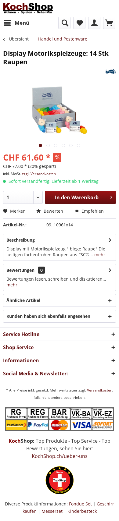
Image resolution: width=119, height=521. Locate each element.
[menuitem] (16, 23)
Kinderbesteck (82, 511)
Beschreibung (20, 240)
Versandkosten (99, 390)
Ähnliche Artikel (23, 300)
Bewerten (52, 211)
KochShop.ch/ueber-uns (60, 456)
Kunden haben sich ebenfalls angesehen (48, 316)
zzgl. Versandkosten (39, 173)
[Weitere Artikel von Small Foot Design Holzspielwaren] (110, 71)
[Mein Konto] (94, 23)
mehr (99, 254)
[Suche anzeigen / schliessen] (64, 23)
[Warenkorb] (109, 23)
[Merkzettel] (79, 23)
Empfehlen (92, 211)
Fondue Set (80, 504)
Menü (22, 22)
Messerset (52, 511)
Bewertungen (20, 270)
